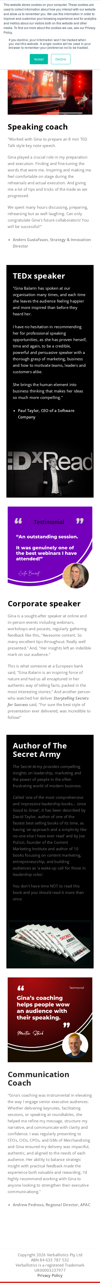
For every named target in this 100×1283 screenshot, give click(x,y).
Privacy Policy (50, 1275)
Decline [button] (60, 59)
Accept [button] (39, 59)
